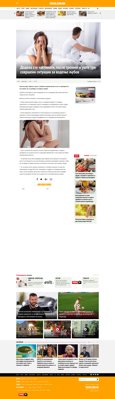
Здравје (23, 384)
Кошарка (27, 381)
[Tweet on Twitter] (41, 179)
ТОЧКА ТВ (86, 278)
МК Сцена (39, 387)
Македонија (23, 378)
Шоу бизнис (34, 8)
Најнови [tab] (86, 155)
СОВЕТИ (81, 356)
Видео (60, 8)
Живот (28, 8)
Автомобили (48, 8)
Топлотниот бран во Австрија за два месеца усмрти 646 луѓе (71, 13)
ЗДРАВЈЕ (60, 356)
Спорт (23, 8)
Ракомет (31, 381)
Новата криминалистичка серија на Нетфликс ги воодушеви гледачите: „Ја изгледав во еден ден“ (84, 334)
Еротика (37, 390)
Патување (41, 384)
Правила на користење (94, 390)
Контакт (97, 384)
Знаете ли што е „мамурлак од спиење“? (92, 12)
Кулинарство (46, 384)
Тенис (35, 381)
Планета (41, 8)
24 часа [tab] (89, 342)
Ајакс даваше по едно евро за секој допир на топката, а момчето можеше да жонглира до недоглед (76, 314)
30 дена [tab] (97, 342)
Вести (18, 8)
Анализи (35, 378)
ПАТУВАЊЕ (19, 356)
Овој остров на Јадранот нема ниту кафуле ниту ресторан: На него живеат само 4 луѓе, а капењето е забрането (25, 362)
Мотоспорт (39, 381)
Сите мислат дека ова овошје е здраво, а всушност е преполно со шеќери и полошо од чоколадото (30, 14)
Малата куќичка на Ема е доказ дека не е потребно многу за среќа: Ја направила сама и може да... (29, 334)
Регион (28, 378)
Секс (39, 184)
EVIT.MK (58, 278)
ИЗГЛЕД (39, 356)
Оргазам (49, 184)
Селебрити (34, 387)
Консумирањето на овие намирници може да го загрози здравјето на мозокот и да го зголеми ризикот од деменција (51, 14)
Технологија (23, 390)
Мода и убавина (29, 384)
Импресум (88, 384)
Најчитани (19, 342)
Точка (18, 81)
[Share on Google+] (46, 179)
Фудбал (22, 381)
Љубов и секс (35, 384)
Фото (58, 375)
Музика (29, 387)
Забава (55, 8)
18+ (89, 8)
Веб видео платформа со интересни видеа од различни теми (90, 282)
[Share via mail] (51, 179)
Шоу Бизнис (20, 387)
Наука (19, 390)
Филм (26, 387)
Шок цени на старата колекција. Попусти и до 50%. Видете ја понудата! (35, 284)
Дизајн (50, 384)
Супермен (78, 8)
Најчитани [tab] (93, 155)
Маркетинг (93, 384)
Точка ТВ (84, 8)
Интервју (65, 8)
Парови (43, 184)
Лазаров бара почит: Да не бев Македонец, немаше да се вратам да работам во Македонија (55, 334)
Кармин (71, 8)
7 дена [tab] (93, 342)
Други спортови (45, 381)
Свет (31, 378)
